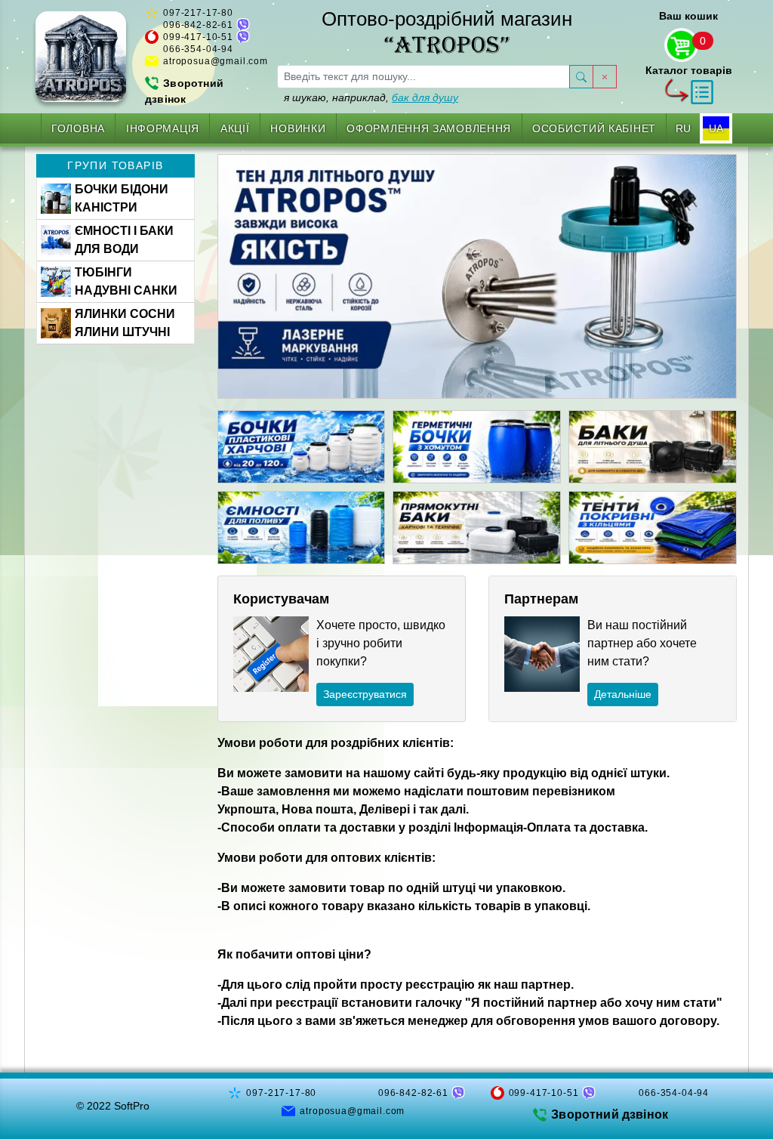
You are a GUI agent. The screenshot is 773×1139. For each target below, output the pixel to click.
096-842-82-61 (198, 25)
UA (716, 128)
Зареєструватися (365, 694)
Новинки (297, 128)
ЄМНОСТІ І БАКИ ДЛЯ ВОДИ (124, 239)
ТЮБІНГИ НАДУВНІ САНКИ (126, 281)
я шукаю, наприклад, (371, 97)
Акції (235, 128)
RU (683, 128)
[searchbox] (423, 76)
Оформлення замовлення (428, 128)
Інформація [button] (162, 128)
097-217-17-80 (198, 13)
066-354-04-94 (198, 49)
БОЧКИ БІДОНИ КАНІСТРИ (121, 198)
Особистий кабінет (594, 128)
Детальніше (622, 694)
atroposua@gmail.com (215, 61)
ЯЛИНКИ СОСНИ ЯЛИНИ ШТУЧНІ (125, 322)
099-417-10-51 (198, 37)
